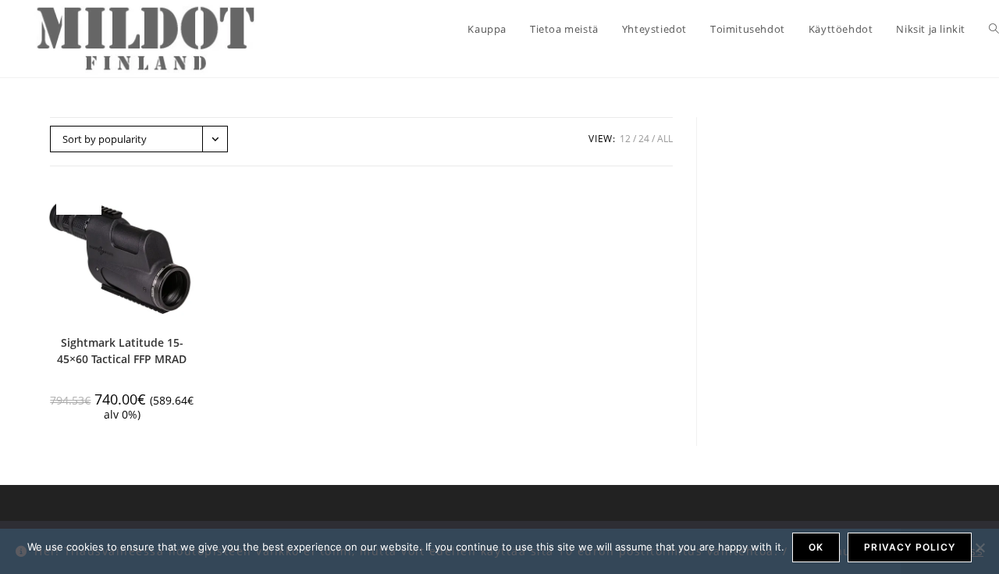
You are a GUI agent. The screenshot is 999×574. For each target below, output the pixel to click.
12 (625, 138)
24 (643, 138)
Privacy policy (909, 547)
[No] (979, 547)
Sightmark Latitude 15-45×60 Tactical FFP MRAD (122, 350)
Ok (816, 547)
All (665, 138)
